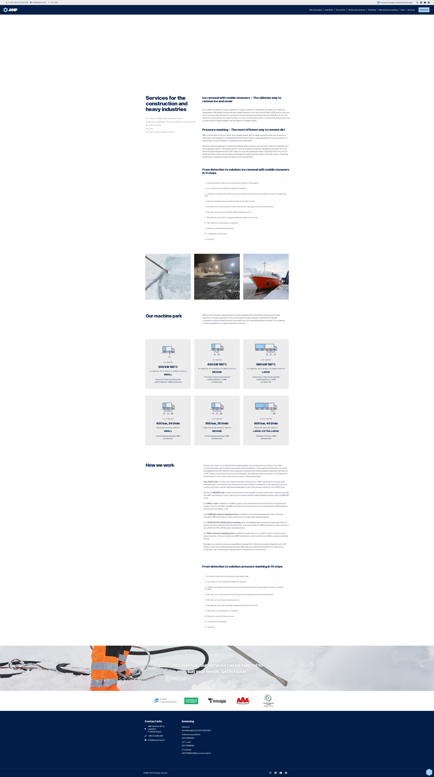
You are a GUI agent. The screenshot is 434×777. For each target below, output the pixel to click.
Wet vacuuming (315, 10)
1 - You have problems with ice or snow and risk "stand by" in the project (231, 183)
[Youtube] (425, 2)
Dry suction (340, 10)
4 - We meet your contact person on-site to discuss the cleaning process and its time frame (239, 594)
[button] (246, 183)
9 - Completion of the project (215, 622)
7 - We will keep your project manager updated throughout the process (231, 217)
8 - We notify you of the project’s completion (221, 223)
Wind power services (356, 10)
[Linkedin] (421, 2)
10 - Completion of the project (216, 234)
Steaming (372, 10)
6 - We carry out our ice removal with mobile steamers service (228, 212)
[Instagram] (417, 2)
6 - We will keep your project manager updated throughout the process (231, 605)
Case (402, 10)
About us (411, 10)
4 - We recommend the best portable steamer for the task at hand (229, 201)
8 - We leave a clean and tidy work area (219, 616)
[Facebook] (429, 2)
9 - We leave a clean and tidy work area (219, 228)
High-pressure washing (388, 10)
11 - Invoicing (209, 239)
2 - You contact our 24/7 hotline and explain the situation (225, 188)
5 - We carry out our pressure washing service (222, 600)
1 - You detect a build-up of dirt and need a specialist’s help (226, 576)
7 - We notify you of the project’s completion (221, 611)
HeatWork (329, 10)
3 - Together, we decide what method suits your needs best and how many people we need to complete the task (245, 195)
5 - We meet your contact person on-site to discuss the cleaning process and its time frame (239, 207)
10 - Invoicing (209, 627)
